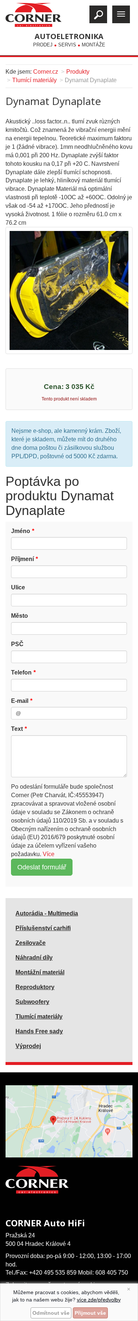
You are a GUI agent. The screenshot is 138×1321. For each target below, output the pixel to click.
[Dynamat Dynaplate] (69, 290)
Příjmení (22, 559)
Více (48, 854)
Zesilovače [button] (30, 943)
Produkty (77, 72)
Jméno (20, 531)
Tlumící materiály (34, 80)
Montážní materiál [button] (39, 972)
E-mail (19, 701)
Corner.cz (45, 72)
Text (17, 729)
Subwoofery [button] (32, 1002)
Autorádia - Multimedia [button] (46, 913)
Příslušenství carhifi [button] (43, 928)
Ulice (18, 587)
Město (19, 616)
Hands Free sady (39, 1031)
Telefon (21, 672)
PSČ (17, 644)
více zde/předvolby (99, 1300)
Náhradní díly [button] (34, 957)
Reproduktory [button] (34, 987)
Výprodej (28, 1046)
